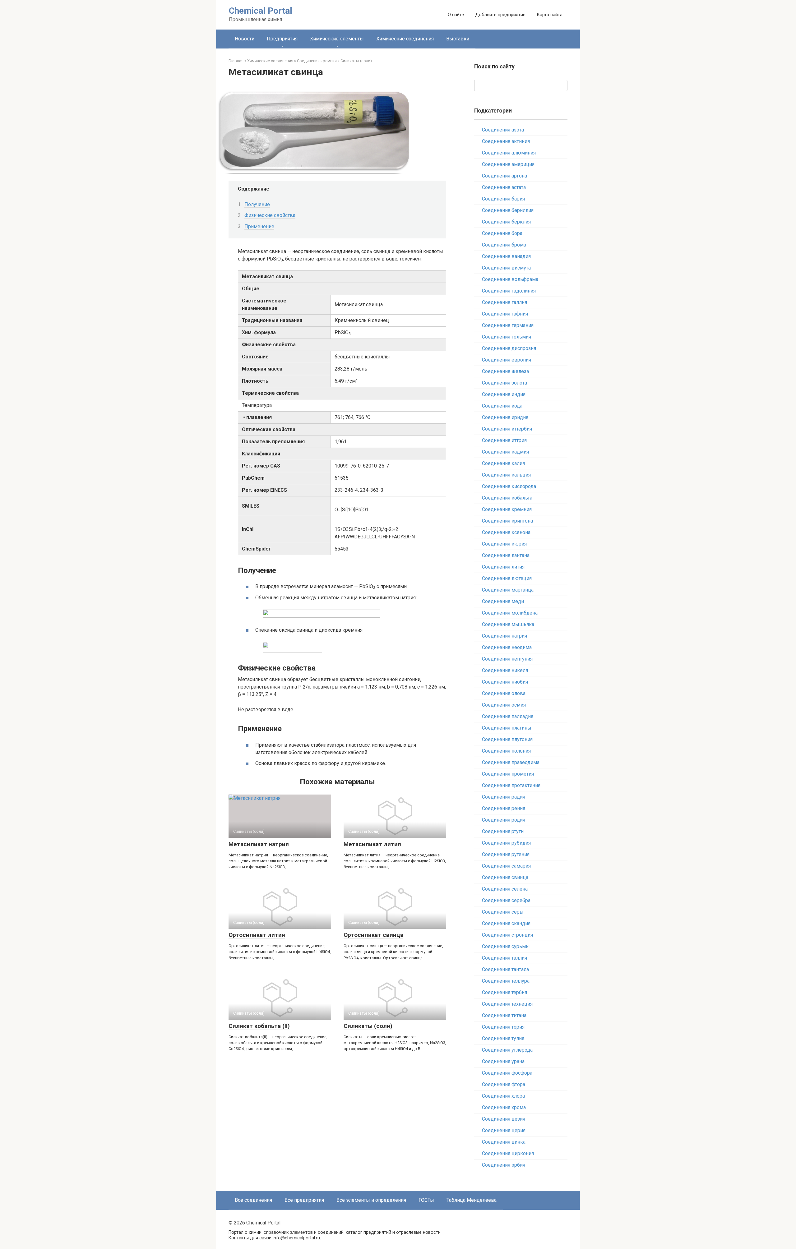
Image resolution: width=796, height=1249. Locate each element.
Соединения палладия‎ (507, 716)
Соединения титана (504, 1015)
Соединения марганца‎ (508, 590)
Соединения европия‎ (506, 360)
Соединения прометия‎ (508, 774)
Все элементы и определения (371, 1200)
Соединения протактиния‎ (511, 785)
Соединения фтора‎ (503, 1084)
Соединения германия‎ (508, 325)
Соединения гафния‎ (505, 314)
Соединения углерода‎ (507, 1050)
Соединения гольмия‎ (506, 337)
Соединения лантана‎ (506, 555)
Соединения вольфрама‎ (510, 279)
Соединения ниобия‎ (505, 682)
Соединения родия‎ (503, 820)
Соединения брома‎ (504, 245)
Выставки (457, 39)
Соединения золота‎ (504, 383)
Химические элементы (337, 39)
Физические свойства (269, 215)
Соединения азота (503, 130)
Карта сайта (549, 14)
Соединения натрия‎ (504, 636)
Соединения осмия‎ (504, 705)
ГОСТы (426, 1200)
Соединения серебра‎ (506, 900)
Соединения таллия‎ (504, 958)
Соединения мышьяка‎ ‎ (508, 624)
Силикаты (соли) (368, 1026)
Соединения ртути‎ (503, 831)
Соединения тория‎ (503, 1027)
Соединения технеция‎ (507, 1004)
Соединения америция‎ (508, 164)
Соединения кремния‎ (507, 509)
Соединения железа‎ (505, 371)
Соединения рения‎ (503, 808)
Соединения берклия (506, 222)
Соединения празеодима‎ (510, 762)
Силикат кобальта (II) (259, 1026)
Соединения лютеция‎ (507, 578)
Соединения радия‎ (503, 797)
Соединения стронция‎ (507, 935)
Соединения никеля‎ (505, 670)
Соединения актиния (506, 141)
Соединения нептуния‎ (507, 659)
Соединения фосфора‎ (507, 1073)
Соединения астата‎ (504, 187)
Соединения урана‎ (503, 1061)
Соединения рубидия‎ (506, 843)
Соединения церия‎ (503, 1130)
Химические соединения (405, 39)
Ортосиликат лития (257, 934)
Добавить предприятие (500, 14)
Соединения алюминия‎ (509, 153)
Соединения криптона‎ (507, 521)
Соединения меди (503, 601)
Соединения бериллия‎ (508, 210)
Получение (257, 204)
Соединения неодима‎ (507, 647)
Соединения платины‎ (506, 728)
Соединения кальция (506, 475)
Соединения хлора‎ (503, 1096)
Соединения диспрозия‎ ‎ (509, 348)
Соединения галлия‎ (504, 302)
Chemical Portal (260, 11)
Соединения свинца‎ (505, 877)
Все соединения (253, 1200)
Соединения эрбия (503, 1165)
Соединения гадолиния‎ (509, 291)
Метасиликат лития (372, 844)
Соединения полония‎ (506, 751)
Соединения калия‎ (503, 463)
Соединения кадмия (505, 452)
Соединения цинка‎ (503, 1142)
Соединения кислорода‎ (509, 486)
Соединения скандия (506, 923)
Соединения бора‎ (502, 233)
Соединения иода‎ (502, 406)
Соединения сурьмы (506, 946)
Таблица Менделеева (472, 1200)
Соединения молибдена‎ (510, 613)
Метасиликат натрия (259, 844)
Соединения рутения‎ (506, 854)
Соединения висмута (506, 268)
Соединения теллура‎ (506, 981)
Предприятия (282, 39)
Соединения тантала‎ (505, 969)
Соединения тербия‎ (504, 992)
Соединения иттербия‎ (507, 429)
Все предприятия (304, 1200)
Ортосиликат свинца (373, 934)
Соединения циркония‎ (508, 1153)
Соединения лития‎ (503, 567)
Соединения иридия (505, 417)
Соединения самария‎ (506, 866)
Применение (259, 226)
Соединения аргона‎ (504, 176)
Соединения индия (503, 394)
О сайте (456, 14)
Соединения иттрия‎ (504, 440)
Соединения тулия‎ (503, 1038)
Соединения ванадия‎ (506, 256)
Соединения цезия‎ (503, 1119)
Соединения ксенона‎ (506, 532)
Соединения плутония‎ (507, 739)
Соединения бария (503, 199)
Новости (244, 39)
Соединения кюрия (504, 544)
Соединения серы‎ (503, 912)
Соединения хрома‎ (504, 1107)
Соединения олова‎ (503, 693)
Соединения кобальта (507, 498)
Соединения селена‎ (505, 889)
